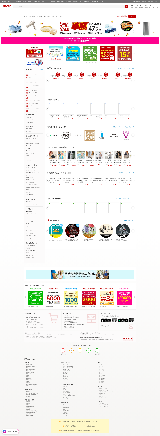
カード (35, 1)
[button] (136, 6)
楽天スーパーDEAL (30, 167)
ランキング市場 (29, 221)
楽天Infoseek (65, 391)
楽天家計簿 (101, 383)
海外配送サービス (30, 257)
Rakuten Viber (66, 398)
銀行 (43, 1)
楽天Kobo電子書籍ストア (31, 366)
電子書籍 (53, 1)
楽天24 (69, 1)
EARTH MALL (29, 201)
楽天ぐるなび (102, 375)
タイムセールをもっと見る (126, 172)
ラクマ (58, 1)
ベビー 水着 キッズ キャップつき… (62, 162)
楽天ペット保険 (29, 415)
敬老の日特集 (29, 128)
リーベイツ (64, 1)
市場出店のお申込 (68, 317)
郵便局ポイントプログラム (32, 253)
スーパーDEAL (18, 1)
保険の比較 (28, 414)
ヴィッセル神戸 (66, 415)
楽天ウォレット (29, 405)
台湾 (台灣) (101, 403)
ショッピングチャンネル (31, 184)
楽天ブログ (65, 397)
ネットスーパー (94, 1)
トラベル (30, 1)
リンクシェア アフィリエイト (69, 395)
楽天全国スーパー (30, 378)
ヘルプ (156, 1)
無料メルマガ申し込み (31, 321)
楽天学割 (28, 192)
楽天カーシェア (66, 372)
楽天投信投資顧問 (30, 406)
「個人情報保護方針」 (47, 337)
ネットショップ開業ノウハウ (70, 322)
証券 (39, 1)
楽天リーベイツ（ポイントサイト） (34, 172)
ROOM (101, 1)
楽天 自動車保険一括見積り (32, 411)
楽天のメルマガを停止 (39, 328)
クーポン (28, 175)
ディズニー (28, 148)
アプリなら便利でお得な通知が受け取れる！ (111, 316)
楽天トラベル (66, 364)
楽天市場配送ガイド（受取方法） (33, 322)
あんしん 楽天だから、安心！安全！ (128, 339)
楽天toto (64, 375)
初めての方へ (29, 316)
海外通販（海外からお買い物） (33, 187)
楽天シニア (101, 370)
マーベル (28, 150)
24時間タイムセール (31, 170)
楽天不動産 (101, 381)
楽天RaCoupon (29, 383)
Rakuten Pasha (102, 393)
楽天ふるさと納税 (30, 182)
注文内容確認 (30, 328)
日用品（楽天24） (30, 177)
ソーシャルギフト (30, 238)
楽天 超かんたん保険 (30, 412)
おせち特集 (28, 131)
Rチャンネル (65, 404)
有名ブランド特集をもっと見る (124, 198)
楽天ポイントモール (103, 390)
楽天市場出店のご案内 (69, 316)
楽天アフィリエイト (67, 394)
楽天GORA (65, 373)
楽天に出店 (150, 1)
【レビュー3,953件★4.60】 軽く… (127, 162)
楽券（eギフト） (30, 194)
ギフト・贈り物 (29, 233)
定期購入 (28, 189)
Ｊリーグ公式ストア (30, 160)
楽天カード (28, 391)
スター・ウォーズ (30, 153)
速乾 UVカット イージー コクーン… (71, 162)
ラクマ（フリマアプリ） (31, 204)
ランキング (10, 1)
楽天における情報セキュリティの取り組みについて (91, 333)
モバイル (4, 1)
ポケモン (28, 155)
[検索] (126, 6)
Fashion (25, 1)
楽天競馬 (65, 378)
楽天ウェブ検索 (66, 392)
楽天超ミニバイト (103, 397)
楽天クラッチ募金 (105, 325)
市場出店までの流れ (68, 321)
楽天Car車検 (102, 378)
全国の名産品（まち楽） (31, 214)
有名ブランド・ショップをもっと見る (123, 127)
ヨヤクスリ (101, 367)
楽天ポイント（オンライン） (70, 326)
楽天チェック (102, 394)
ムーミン (28, 158)
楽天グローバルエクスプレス (32, 386)
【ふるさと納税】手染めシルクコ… (108, 162)
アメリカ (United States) (104, 405)
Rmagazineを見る (128, 220)
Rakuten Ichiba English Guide (33, 317)
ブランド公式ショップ (31, 141)
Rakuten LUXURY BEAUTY (32, 143)
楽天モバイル (66, 386)
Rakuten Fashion (30, 145)
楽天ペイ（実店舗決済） (69, 328)
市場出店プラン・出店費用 (70, 319)
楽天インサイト (102, 396)
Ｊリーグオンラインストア (32, 384)
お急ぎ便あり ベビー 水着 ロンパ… (80, 162)
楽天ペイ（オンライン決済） (32, 393)
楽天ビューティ (102, 372)
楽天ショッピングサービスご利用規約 (34, 324)
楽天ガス (101, 366)
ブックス (47, 1)
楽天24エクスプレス (77, 1)
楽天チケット (66, 409)
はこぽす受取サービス (31, 250)
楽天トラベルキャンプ (68, 367)
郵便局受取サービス (30, 248)
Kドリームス (65, 379)
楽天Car (101, 376)
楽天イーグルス (66, 413)
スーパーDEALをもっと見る (125, 68)
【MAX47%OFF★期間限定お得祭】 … (118, 162)
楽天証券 (28, 403)
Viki (63, 406)
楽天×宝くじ (65, 376)
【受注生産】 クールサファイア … (90, 162)
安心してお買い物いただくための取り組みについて (91, 337)
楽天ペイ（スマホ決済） (31, 394)
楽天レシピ (101, 373)
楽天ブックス (29, 364)
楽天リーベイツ (29, 379)
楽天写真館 (101, 379)
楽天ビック (86, 1)
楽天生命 (28, 409)
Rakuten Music (66, 410)
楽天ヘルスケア (102, 369)
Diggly (27, 226)
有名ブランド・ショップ (31, 138)
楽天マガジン (66, 407)
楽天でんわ (65, 389)
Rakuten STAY (66, 369)
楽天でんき (101, 364)
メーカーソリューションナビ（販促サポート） (74, 324)
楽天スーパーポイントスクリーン (106, 391)
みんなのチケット (67, 412)
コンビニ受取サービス (31, 245)
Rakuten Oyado (66, 370)
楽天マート (28, 376)
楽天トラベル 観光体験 (68, 366)
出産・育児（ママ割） (31, 235)
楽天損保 (28, 408)
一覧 (41, 69)
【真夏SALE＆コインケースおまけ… (53, 162)
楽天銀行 (28, 402)
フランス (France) (103, 406)
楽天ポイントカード (103, 388)
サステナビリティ (105, 326)
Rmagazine (29, 211)
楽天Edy (28, 396)
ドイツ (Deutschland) (104, 408)
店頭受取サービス (30, 255)
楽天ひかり (65, 388)
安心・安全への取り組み (31, 319)
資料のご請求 (76, 317)
